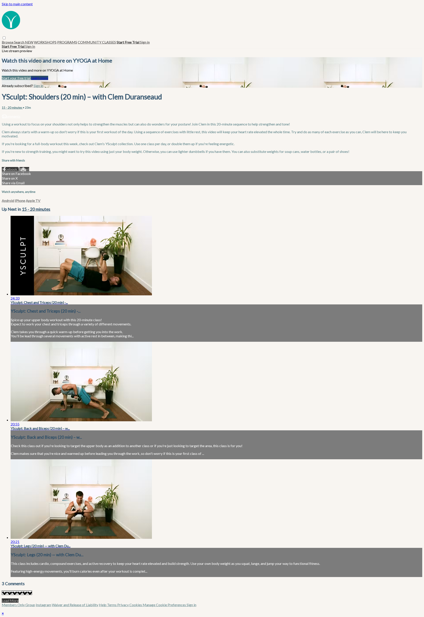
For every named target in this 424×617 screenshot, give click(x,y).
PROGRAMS (67, 42)
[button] (4, 37)
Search (19, 42)
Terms (112, 605)
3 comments (11, 116)
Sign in (145, 42)
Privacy (123, 605)
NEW (29, 42)
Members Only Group (18, 605)
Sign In (30, 46)
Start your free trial (16, 78)
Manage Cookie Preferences (165, 605)
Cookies (136, 605)
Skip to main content (17, 4)
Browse (8, 42)
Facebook (10, 169)
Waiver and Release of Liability (75, 605)
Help (103, 605)
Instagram (43, 605)
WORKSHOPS (45, 42)
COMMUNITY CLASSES (97, 42)
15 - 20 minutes (12, 107)
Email (25, 169)
